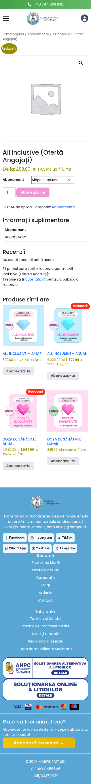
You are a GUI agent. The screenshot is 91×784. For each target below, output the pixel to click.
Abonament (13, 179)
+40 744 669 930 (48, 4)
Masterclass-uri (45, 570)
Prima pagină (13, 34)
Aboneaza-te (33, 192)
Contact (45, 600)
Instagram (43, 537)
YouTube (42, 548)
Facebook (17, 537)
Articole (45, 592)
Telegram (67, 548)
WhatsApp (17, 548)
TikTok (67, 537)
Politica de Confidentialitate (46, 626)
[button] (81, 63)
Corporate (45, 577)
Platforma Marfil (45, 562)
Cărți (45, 585)
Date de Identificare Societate (45, 648)
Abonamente (38, 34)
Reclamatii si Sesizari (45, 641)
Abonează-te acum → (38, 743)
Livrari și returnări (45, 633)
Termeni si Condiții (45, 618)
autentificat (35, 279)
